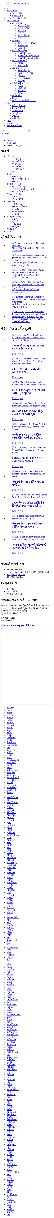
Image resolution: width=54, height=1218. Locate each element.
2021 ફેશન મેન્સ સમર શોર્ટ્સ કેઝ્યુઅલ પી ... (27, 370)
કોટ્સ (20, 63)
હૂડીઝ (20, 85)
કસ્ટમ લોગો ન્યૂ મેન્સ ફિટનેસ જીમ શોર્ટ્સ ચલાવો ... (28, 347)
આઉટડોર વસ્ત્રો (19, 60)
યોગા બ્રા (22, 30)
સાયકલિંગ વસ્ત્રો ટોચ (28, 58)
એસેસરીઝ (17, 95)
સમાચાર (10, 589)
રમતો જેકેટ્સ (24, 70)
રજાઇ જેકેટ (23, 65)
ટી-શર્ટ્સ (21, 80)
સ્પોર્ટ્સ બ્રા (23, 45)
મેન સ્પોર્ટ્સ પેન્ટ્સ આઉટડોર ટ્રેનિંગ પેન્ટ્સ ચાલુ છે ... (27, 525)
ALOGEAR (17, 110)
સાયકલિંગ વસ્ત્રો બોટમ (28, 55)
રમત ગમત (22, 48)
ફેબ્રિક (10, 103)
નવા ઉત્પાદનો (13, 20)
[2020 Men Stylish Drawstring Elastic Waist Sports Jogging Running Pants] (29, 497)
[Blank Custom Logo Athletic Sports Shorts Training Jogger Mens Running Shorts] (29, 452)
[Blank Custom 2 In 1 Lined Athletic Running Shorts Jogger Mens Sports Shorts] (29, 429)
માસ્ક (14, 98)
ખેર (8, 8)
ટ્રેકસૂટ (21, 75)
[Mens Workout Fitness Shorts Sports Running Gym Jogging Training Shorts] (29, 406)
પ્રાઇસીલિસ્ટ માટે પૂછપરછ (12, 613)
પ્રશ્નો (9, 120)
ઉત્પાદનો (11, 140)
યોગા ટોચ (22, 33)
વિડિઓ (10, 123)
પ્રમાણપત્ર (17, 15)
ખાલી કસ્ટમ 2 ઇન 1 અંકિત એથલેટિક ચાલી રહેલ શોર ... (27, 436)
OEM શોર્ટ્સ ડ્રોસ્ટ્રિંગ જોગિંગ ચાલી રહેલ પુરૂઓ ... (28, 392)
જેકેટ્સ (21, 93)
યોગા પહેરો (17, 23)
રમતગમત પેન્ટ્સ (25, 73)
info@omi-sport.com (16, 574)
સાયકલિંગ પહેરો (19, 50)
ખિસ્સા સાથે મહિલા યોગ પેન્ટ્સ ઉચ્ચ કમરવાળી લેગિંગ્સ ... (28, 320)
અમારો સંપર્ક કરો (14, 125)
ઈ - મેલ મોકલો (7, 620)
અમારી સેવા (17, 13)
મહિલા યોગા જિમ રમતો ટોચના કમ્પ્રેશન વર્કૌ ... (25, 290)
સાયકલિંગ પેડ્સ (25, 53)
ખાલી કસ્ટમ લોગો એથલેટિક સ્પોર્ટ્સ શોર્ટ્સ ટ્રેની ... (27, 460)
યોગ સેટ (21, 38)
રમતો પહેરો (17, 68)
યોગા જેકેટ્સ (23, 35)
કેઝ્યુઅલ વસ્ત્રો (20, 83)
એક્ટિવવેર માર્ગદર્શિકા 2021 (24, 100)
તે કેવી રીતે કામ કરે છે (16, 18)
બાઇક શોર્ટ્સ (23, 28)
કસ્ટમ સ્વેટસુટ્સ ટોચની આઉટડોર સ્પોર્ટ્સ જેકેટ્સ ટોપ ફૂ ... (27, 263)
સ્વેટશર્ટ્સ (22, 90)
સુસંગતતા (16, 118)
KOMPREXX (18, 108)
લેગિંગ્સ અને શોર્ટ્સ (26, 43)
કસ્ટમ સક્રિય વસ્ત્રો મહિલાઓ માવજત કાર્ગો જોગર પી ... (29, 546)
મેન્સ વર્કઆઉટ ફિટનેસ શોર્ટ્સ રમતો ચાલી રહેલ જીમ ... (28, 413)
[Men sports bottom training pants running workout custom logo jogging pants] (29, 476)
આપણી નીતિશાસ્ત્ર (16, 594)
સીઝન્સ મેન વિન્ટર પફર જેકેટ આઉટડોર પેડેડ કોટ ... (26, 276)
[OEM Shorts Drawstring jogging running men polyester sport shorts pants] (29, 384)
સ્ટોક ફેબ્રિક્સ (18, 105)
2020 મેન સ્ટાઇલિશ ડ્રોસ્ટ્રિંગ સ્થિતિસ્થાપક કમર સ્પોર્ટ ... (28, 504)
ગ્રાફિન (15, 115)
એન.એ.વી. (17, 113)
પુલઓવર (22, 88)
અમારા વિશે (12, 10)
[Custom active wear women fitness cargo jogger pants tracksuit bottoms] (29, 539)
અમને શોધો (12, 591)
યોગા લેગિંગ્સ (24, 25)
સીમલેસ (16, 40)
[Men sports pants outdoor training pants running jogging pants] (29, 518)
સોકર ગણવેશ (24, 78)
